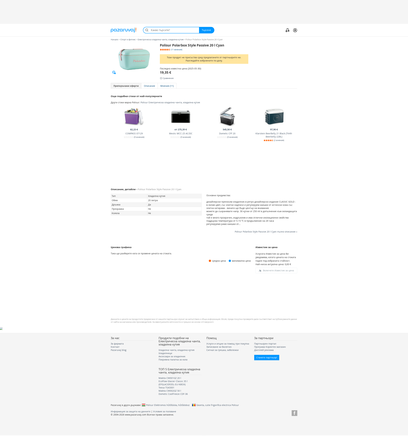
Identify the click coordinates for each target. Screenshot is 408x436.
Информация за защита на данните (130, 411)
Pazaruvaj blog (118, 350)
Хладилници (165, 353)
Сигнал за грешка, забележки (222, 350)
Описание (149, 85)
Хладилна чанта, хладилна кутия (176, 350)
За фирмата (117, 343)
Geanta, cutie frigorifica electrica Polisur (217, 405)
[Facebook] (294, 412)
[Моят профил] (295, 30)
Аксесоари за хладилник (172, 356)
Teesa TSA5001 (166, 387)
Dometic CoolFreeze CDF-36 (173, 393)
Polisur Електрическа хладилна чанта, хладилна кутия (170, 102)
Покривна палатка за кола (173, 359)
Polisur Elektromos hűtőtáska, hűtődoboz (168, 405)
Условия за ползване (164, 411)
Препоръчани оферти (126, 85)
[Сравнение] (287, 30)
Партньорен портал (265, 343)
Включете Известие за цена (278, 270)
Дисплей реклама (264, 350)
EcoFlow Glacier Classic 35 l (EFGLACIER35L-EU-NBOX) (173, 383)
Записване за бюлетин (219, 346)
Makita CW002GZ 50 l (170, 390)
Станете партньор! (266, 357)
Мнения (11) (167, 85)
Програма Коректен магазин (270, 346)
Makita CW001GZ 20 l (170, 378)
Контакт (115, 346)
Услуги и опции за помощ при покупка (227, 343)
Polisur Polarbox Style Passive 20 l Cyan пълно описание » (266, 231)
